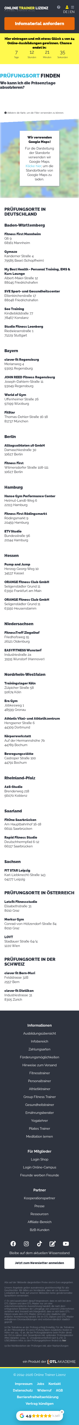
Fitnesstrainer (39, 1073)
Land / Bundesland (19, 107)
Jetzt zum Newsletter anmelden (39, 1263)
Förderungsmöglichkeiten (39, 1057)
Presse (39, 1206)
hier (64, 1340)
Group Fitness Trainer (39, 1097)
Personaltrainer (39, 1081)
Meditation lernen (39, 1137)
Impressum (23, 1384)
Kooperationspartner (39, 1198)
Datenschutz (23, 1390)
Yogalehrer (39, 1121)
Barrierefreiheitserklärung (38, 1397)
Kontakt (54, 1384)
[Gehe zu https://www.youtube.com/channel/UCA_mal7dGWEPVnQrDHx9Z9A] (65, 1243)
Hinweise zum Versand (39, 1065)
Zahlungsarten (39, 1049)
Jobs (40, 1384)
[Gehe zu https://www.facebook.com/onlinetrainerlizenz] (13, 1243)
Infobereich (39, 1041)
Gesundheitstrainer (39, 1105)
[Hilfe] (59, 7)
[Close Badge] (62, 1412)
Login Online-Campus (39, 1167)
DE (65, 12)
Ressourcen (39, 1214)
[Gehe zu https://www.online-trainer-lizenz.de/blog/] (52, 1243)
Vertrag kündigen (40, 1404)
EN (72, 12)
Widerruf (44, 1390)
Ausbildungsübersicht (39, 1033)
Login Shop (39, 1159)
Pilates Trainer (39, 1129)
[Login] (67, 7)
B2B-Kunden (39, 1230)
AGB (59, 1390)
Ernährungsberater (39, 1113)
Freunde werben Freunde (39, 1175)
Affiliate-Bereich (40, 1222)
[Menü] (72, 7)
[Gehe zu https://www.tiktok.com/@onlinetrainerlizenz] (39, 1243)
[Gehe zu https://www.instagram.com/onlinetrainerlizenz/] (26, 1243)
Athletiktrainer (39, 1089)
